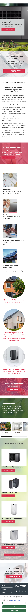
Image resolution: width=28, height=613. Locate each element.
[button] (13, 212)
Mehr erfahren (8, 29)
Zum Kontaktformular (14, 576)
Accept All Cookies (14, 610)
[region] (14, 604)
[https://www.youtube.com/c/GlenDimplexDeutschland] (22, 591)
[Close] (25, 596)
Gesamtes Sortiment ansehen (14, 555)
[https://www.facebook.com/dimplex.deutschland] (16, 591)
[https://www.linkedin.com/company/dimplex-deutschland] (19, 591)
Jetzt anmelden (14, 389)
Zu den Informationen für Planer (14, 71)
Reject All (14, 606)
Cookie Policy (13, 600)
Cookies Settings (14, 602)
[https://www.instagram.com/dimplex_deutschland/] (25, 591)
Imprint (18, 600)
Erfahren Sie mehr (8, 158)
